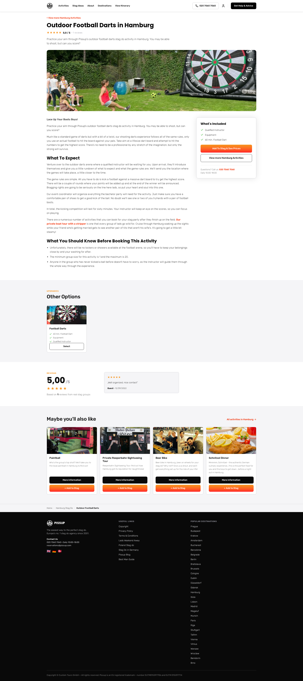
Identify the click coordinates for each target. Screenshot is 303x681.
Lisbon (194, 601)
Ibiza (193, 597)
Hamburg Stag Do (64, 508)
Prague (194, 526)
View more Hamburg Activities (64, 17)
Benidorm (195, 658)
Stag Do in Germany (129, 550)
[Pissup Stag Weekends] (50, 6)
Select (66, 346)
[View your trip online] (223, 6)
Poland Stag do (126, 545)
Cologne (195, 573)
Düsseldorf (196, 583)
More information (72, 480)
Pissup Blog (124, 554)
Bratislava (196, 564)
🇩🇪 (54, 551)
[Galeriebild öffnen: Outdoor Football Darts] (151, 80)
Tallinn (194, 634)
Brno (193, 663)
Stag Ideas (78, 5)
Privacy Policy (126, 531)
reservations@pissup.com (59, 545)
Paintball (54, 457)
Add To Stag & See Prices (226, 148)
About (90, 5)
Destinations (104, 5)
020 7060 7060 (227, 169)
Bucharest (196, 545)
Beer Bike (161, 457)
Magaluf (195, 611)
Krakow (194, 535)
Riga (193, 625)
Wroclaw (195, 653)
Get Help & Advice (243, 5)
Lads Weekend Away (129, 540)
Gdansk (194, 587)
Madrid (194, 606)
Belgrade (195, 554)
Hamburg (195, 592)
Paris (193, 620)
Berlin (193, 559)
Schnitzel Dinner (219, 457)
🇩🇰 (60, 551)
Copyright (123, 526)
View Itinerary (122, 5)
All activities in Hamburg (241, 419)
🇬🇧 (49, 551)
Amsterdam (196, 540)
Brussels (195, 568)
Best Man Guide (126, 559)
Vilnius (194, 644)
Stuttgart (195, 630)
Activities (63, 5)
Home (49, 508)
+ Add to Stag (72, 488)
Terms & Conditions (128, 535)
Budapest (195, 531)
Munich (194, 615)
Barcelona (196, 550)
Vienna (194, 639)
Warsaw (195, 648)
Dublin (194, 578)
